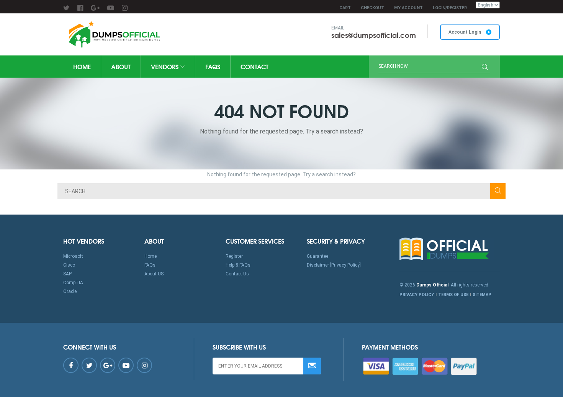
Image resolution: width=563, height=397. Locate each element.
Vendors (165, 66)
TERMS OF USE (453, 294)
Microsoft (73, 256)
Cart (345, 7)
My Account (408, 7)
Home (82, 66)
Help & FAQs (238, 265)
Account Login (465, 32)
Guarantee (317, 256)
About (121, 66)
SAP (67, 274)
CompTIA (73, 282)
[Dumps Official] (113, 34)
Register (234, 256)
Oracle (70, 291)
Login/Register (450, 7)
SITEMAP (482, 294)
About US (154, 274)
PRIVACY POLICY (416, 294)
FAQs (212, 66)
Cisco (69, 265)
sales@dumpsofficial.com (373, 34)
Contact (254, 66)
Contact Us (237, 274)
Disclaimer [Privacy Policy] (334, 265)
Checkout (372, 7)
